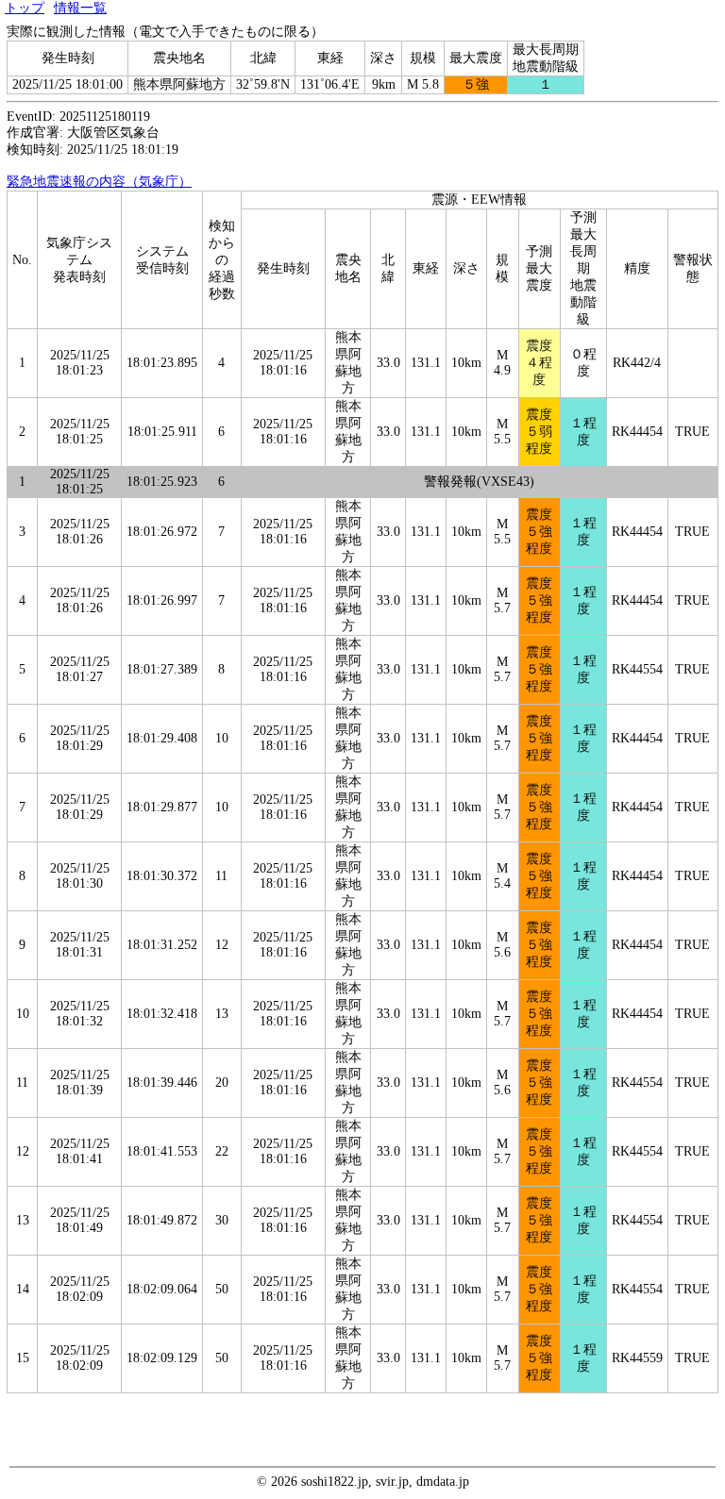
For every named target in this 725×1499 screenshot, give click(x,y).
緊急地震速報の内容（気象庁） (99, 182)
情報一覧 (80, 8)
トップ (24, 8)
